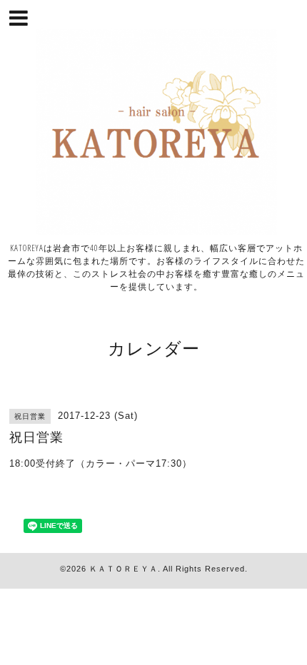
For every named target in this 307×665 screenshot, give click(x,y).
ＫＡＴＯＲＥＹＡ (123, 568)
